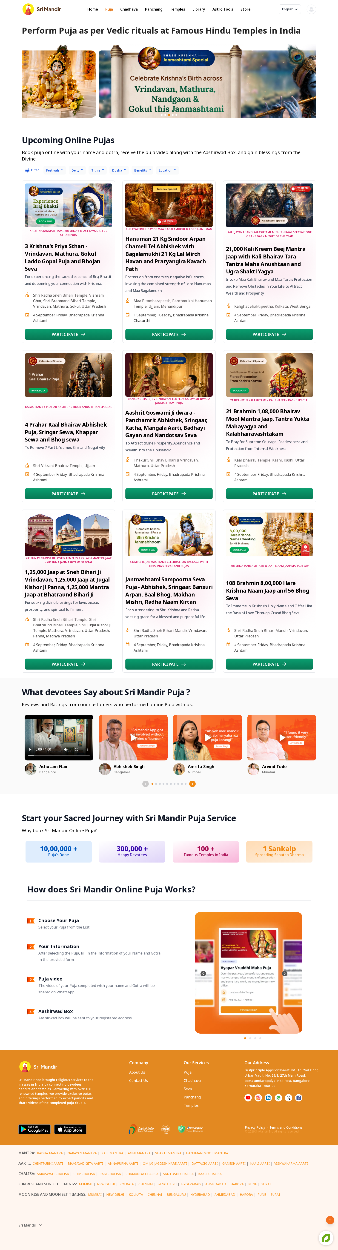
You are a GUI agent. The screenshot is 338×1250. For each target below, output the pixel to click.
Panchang (154, 9)
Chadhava (129, 9)
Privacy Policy (255, 1127)
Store (246, 9)
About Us (137, 1072)
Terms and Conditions (285, 1127)
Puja (109, 9)
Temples (177, 9)
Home (92, 9)
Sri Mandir (27, 1225)
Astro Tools (222, 9)
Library (198, 9)
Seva (188, 1088)
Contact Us (138, 1080)
